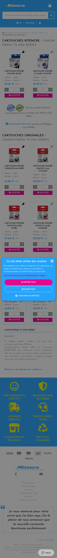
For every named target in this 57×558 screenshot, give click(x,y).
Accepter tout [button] (28, 282)
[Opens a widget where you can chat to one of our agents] (46, 553)
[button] (28, 275)
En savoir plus (39, 271)
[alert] (28, 279)
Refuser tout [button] (28, 289)
